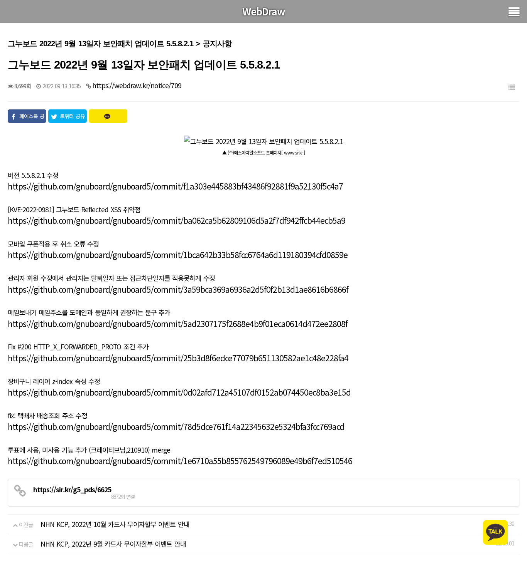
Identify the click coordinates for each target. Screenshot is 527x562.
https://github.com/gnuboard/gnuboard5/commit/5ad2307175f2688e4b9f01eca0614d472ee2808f (178, 323)
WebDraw (263, 11)
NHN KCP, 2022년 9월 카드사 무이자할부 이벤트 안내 (113, 544)
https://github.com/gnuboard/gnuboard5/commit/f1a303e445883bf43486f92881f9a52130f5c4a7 (175, 186)
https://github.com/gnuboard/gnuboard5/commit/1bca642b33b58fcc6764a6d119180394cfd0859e (178, 254)
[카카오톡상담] (495, 531)
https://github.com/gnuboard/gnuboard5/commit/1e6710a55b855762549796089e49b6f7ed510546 (180, 460)
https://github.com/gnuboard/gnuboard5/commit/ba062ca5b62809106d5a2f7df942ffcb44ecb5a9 (176, 220)
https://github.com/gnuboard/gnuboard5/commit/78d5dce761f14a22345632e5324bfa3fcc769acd (176, 426)
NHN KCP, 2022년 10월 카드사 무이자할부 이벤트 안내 (115, 524)
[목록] (512, 87)
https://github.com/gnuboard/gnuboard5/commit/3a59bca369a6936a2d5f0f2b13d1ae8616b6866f (178, 289)
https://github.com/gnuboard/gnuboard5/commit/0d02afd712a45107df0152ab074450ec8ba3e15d (179, 392)
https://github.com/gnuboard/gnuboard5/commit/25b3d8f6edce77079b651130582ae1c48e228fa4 (178, 358)
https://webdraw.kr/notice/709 (136, 85)
